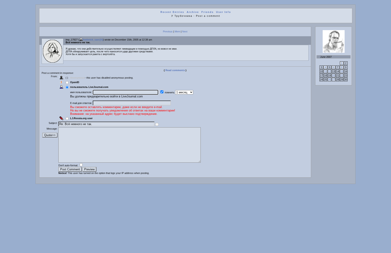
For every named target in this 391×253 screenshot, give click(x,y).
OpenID (74, 82)
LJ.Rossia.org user (81, 118)
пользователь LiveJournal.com (89, 87)
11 (325, 71)
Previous (168, 31)
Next (184, 31)
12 (329, 71)
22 (341, 75)
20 (333, 75)
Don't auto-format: (68, 165)
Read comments (175, 70)
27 (333, 79)
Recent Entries (172, 12)
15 (341, 71)
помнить (170, 92)
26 (329, 79)
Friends (207, 12)
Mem (177, 31)
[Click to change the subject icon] (157, 124)
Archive (193, 12)
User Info (223, 12)
